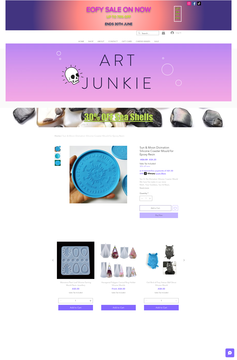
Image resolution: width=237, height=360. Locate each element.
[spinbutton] (145, 198)
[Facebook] (194, 3)
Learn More (161, 173)
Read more (144, 188)
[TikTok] (199, 3)
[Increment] (150, 198)
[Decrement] (141, 198)
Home (58, 136)
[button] (163, 32)
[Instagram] (189, 3)
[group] (118, 277)
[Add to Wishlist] (175, 208)
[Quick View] (75, 260)
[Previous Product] (53, 260)
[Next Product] (184, 260)
